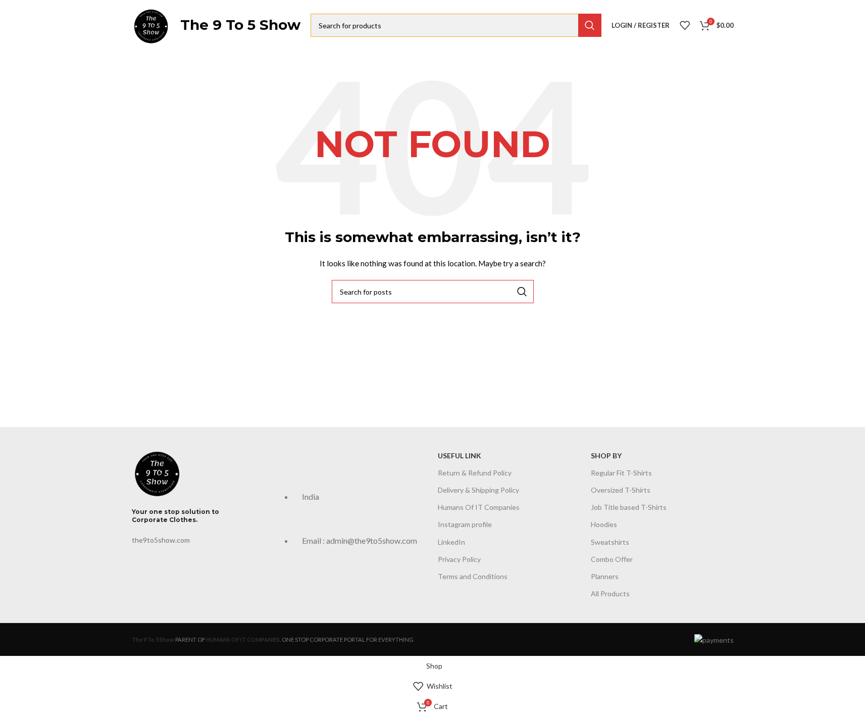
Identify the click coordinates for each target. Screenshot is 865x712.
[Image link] (157, 471)
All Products (610, 593)
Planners (605, 576)
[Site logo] (151, 24)
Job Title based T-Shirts (629, 507)
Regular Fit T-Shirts (621, 472)
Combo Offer (612, 559)
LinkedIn (451, 541)
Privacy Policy (459, 559)
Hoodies (604, 524)
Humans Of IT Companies (479, 507)
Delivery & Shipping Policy (478, 490)
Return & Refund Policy (475, 472)
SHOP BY (606, 455)
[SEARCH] (589, 25)
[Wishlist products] (685, 25)
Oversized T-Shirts (620, 490)
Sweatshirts (610, 541)
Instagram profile (465, 524)
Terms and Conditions (472, 576)
